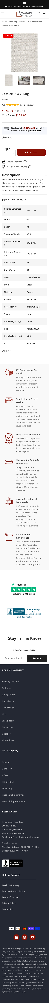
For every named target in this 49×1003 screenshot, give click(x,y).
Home (5, 21)
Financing (7, 788)
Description (11, 174)
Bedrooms (7, 688)
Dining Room (8, 694)
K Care (5, 775)
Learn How (35, 130)
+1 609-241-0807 (18, 833)
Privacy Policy (9, 903)
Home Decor (8, 701)
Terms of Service (10, 897)
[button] (39, 14)
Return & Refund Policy (13, 891)
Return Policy (22, 961)
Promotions (8, 781)
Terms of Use (37, 948)
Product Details (14, 199)
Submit (37, 658)
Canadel (6, 762)
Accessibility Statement (13, 801)
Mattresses (7, 727)
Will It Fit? (6, 351)
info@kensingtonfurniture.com (24, 837)
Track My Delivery (10, 885)
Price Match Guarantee (13, 794)
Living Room (8, 720)
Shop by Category (10, 681)
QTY (7, 149)
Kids (4, 714)
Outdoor (6, 733)
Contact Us (7, 909)
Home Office (8, 707)
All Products (8, 740)
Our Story (7, 768)
